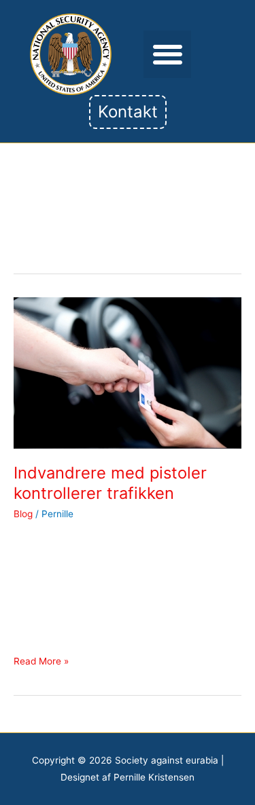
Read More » (41, 660)
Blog (23, 513)
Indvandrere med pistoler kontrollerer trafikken (110, 483)
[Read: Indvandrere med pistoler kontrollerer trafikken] (127, 372)
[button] (167, 55)
